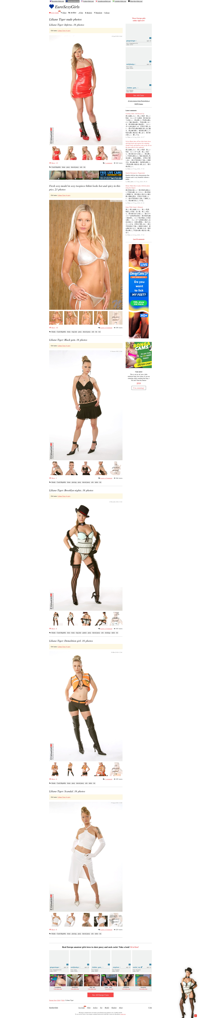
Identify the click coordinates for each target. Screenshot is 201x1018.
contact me (123, 1014)
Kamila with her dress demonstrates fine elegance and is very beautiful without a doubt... (137, 177)
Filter (64, 12)
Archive (73, 12)
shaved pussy (75, 167)
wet (99, 332)
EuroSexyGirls (67, 6)
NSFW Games (139, 104)
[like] (50, 163)
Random (99, 12)
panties (84, 633)
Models (89, 12)
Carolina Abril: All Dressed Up (135, 114)
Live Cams (55, 12)
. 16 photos (66, 24)
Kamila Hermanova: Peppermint (135, 173)
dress (68, 633)
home (63, 167)
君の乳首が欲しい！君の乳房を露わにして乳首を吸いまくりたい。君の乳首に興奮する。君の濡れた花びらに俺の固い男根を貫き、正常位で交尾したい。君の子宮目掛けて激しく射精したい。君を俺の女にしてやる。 (138, 195)
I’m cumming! (138, 388)
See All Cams (138, 95)
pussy (68, 167)
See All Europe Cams (100, 995)
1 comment (108, 163)
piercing (74, 482)
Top (81, 12)
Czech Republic (56, 167)
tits (84, 167)
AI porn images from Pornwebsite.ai (139, 101)
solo (81, 167)
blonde (53, 332)
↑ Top (150, 1008)
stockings (107, 633)
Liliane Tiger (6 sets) (64, 31)
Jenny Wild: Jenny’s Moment (134, 207)
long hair (74, 332)
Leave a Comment (106, 328)
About (107, 12)
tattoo (96, 482)
